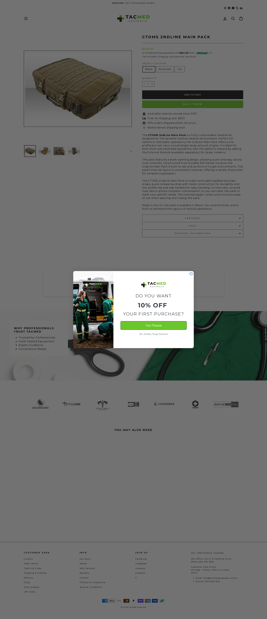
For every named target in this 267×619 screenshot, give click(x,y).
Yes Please (154, 325)
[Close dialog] (191, 273)
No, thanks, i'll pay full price (153, 334)
